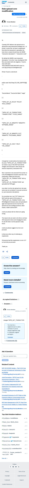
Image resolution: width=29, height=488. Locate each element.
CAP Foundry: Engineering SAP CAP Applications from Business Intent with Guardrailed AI (12, 386)
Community (11, 2)
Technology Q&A (6, 6)
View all (4, 458)
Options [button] (26, 14)
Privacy (7, 471)
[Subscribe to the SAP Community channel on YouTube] (16, 466)
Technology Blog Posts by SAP (11, 374)
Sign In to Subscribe (18, 14)
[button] (20, 26)
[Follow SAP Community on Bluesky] (13, 466)
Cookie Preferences (7, 484)
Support (22, 480)
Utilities (23, 32)
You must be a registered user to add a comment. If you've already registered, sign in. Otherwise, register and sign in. (14, 329)
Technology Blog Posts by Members (13, 390)
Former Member (11, 22)
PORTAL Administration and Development (11, 32)
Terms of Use (22, 471)
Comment (15, 257)
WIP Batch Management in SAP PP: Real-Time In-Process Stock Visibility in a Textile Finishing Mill (14, 404)
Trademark (7, 480)
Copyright (7, 475)
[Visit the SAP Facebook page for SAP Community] (10, 466)
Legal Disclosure (22, 475)
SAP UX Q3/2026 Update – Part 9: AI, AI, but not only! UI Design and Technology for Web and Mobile (14, 370)
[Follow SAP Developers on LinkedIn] (18, 466)
